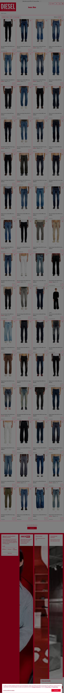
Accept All (56, 690)
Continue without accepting (8, 690)
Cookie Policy (55, 686)
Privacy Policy (48, 686)
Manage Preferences (36, 686)
